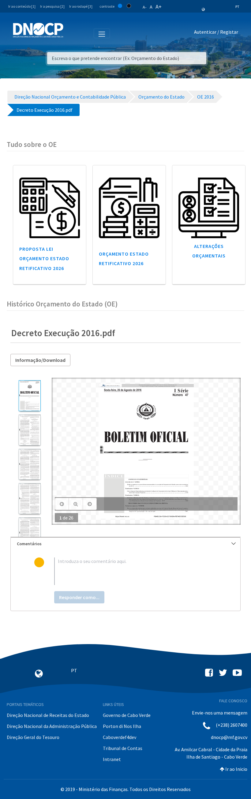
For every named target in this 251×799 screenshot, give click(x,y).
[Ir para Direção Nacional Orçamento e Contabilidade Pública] (38, 30)
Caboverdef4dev (119, 737)
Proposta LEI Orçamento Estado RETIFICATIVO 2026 (44, 258)
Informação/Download (40, 360)
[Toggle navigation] (71, 33)
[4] (29, 498)
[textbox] (135, 571)
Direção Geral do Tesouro (33, 737)
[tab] (125, 544)
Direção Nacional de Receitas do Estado (48, 715)
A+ (158, 6)
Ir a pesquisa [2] (52, 6)
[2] (29, 430)
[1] (29, 395)
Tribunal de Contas (122, 748)
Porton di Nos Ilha (122, 726)
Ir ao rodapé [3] (80, 6)
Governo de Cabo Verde (127, 715)
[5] (29, 532)
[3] (29, 464)
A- (145, 7)
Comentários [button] (29, 543)
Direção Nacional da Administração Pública (52, 726)
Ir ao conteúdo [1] (22, 6)
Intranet (112, 759)
